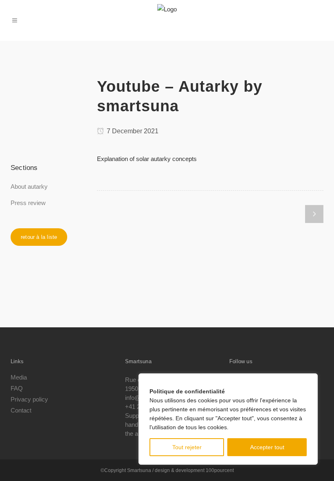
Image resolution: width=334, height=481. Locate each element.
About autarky (29, 186)
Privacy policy (29, 399)
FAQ (17, 388)
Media (19, 377)
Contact (21, 410)
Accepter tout (267, 447)
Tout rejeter (187, 447)
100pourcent (220, 470)
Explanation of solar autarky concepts (147, 158)
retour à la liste (39, 237)
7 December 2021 (131, 131)
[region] (228, 419)
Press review (28, 202)
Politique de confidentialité (187, 391)
